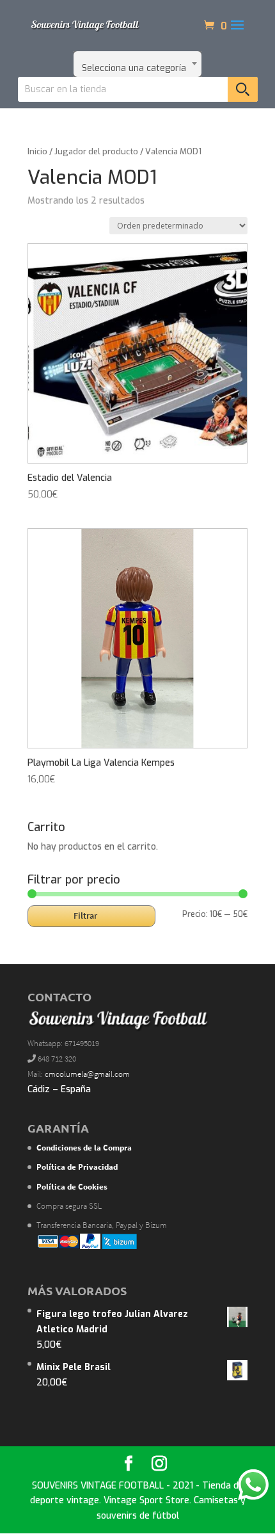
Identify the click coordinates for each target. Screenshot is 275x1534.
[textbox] (137, 64)
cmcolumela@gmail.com (87, 1074)
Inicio (37, 151)
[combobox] (137, 64)
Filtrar (85, 915)
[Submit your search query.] (243, 89)
